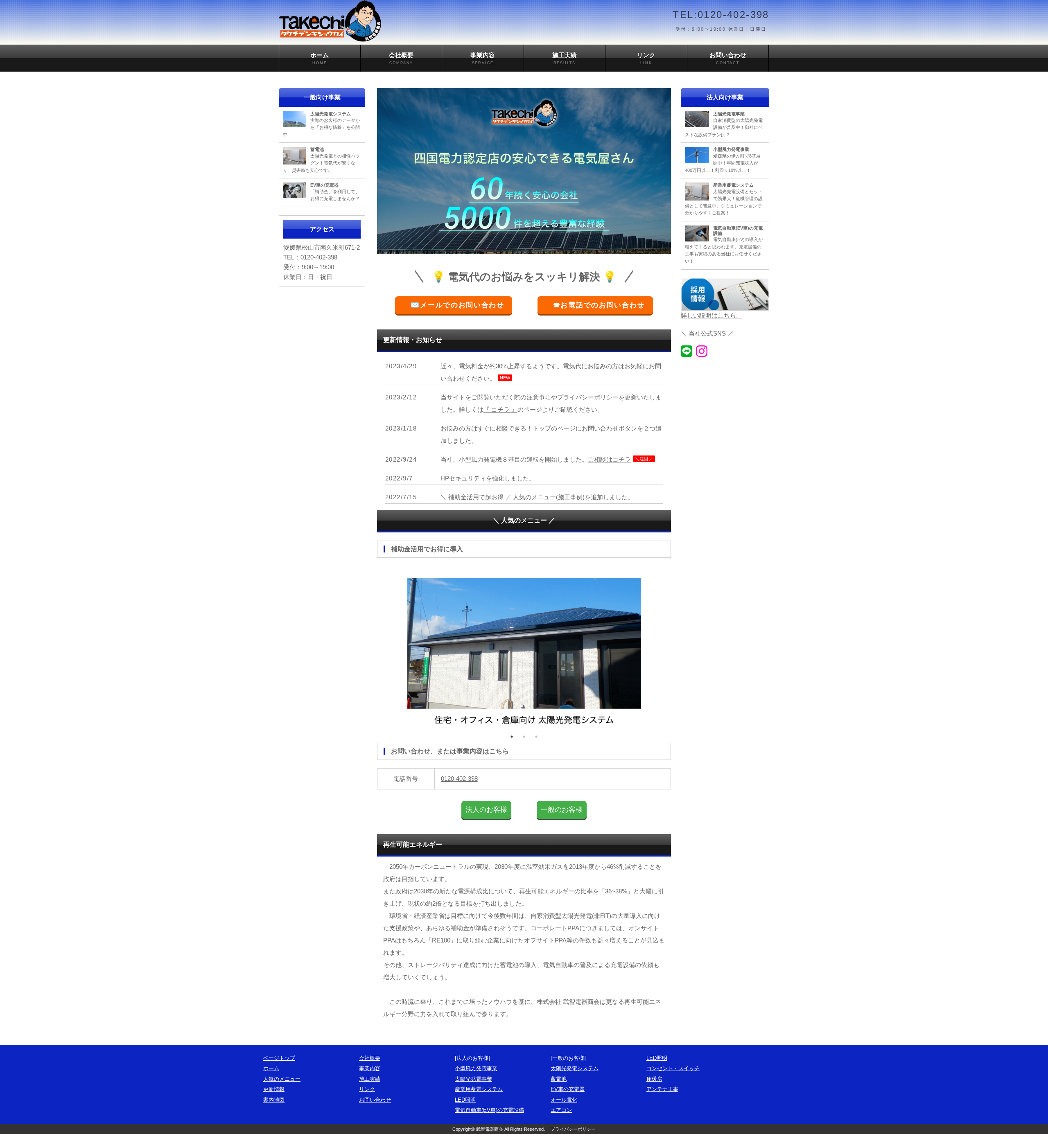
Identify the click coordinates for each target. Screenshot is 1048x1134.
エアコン (561, 1110)
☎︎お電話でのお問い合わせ (599, 305)
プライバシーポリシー (573, 1129)
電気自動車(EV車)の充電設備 (489, 1110)
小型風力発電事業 (476, 1068)
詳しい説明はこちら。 (711, 315)
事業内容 (482, 58)
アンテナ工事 (662, 1089)
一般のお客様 (562, 810)
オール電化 (564, 1100)
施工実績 (564, 58)
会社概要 (401, 58)
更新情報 (274, 1089)
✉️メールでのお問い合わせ (457, 305)
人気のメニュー (281, 1079)
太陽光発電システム (575, 1068)
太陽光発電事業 (473, 1079)
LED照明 (465, 1100)
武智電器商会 (489, 1129)
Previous (379, 648)
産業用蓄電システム (479, 1089)
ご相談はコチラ (609, 459)
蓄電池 (559, 1079)
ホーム (319, 58)
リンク (646, 58)
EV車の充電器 (568, 1089)
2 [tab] (524, 737)
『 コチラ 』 (500, 409)
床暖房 (654, 1079)
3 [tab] (536, 737)
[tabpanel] (524, 648)
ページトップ (279, 1058)
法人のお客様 (486, 810)
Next (669, 648)
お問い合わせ (727, 58)
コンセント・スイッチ (673, 1068)
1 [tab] (512, 737)
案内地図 (274, 1100)
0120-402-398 (459, 778)
